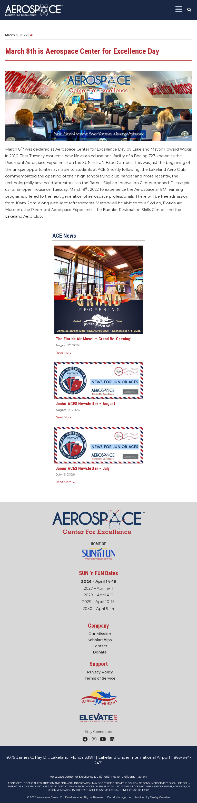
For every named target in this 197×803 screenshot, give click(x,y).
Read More (65, 352)
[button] (189, 10)
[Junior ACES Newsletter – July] (98, 445)
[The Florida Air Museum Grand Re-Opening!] (98, 289)
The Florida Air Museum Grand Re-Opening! (93, 338)
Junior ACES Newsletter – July (83, 468)
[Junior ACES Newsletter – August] (98, 380)
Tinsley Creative (160, 797)
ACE (33, 35)
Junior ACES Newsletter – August (85, 403)
